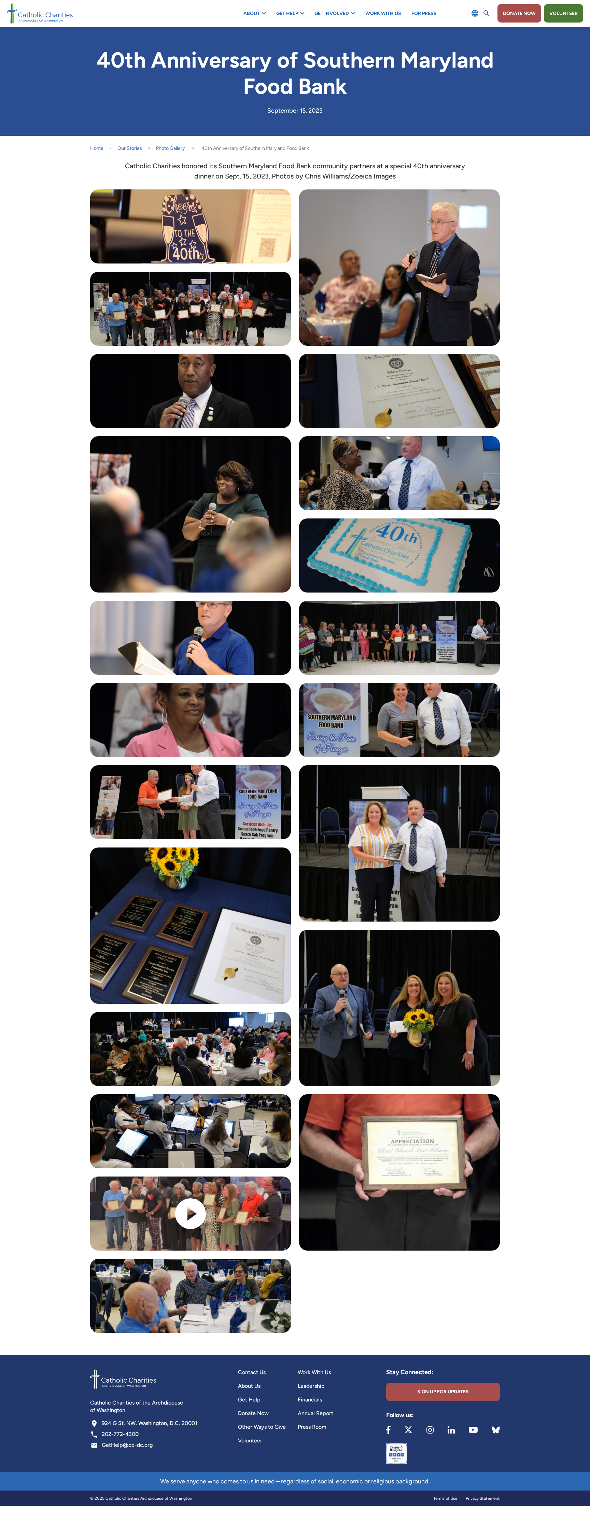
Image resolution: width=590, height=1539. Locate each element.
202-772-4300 (120, 1434)
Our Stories (129, 148)
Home (96, 148)
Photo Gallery (170, 148)
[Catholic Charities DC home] (40, 13)
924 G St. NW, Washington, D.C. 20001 (149, 1423)
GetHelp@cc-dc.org (127, 1445)
